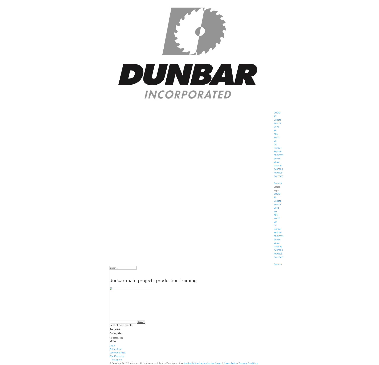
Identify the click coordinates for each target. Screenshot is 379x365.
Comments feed (117, 352)
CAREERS (278, 169)
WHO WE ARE (276, 130)
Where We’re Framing (278, 162)
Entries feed (116, 349)
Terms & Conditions (248, 363)
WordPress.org (117, 356)
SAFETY (277, 123)
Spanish (278, 183)
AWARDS (278, 172)
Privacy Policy (230, 363)
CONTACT (278, 176)
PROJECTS (279, 155)
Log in (112, 345)
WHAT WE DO (277, 141)
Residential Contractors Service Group (202, 363)
